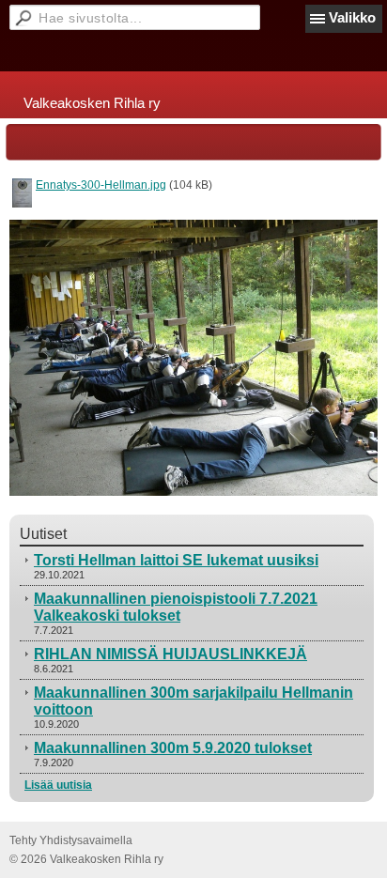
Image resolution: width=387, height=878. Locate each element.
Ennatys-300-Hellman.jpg (101, 185)
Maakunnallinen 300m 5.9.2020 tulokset (173, 748)
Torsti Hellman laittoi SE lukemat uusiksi (176, 560)
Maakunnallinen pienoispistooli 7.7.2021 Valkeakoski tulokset (175, 607)
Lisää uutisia (58, 785)
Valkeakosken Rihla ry (92, 103)
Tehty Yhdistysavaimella (70, 840)
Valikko (352, 17)
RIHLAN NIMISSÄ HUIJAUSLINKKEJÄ (170, 654)
